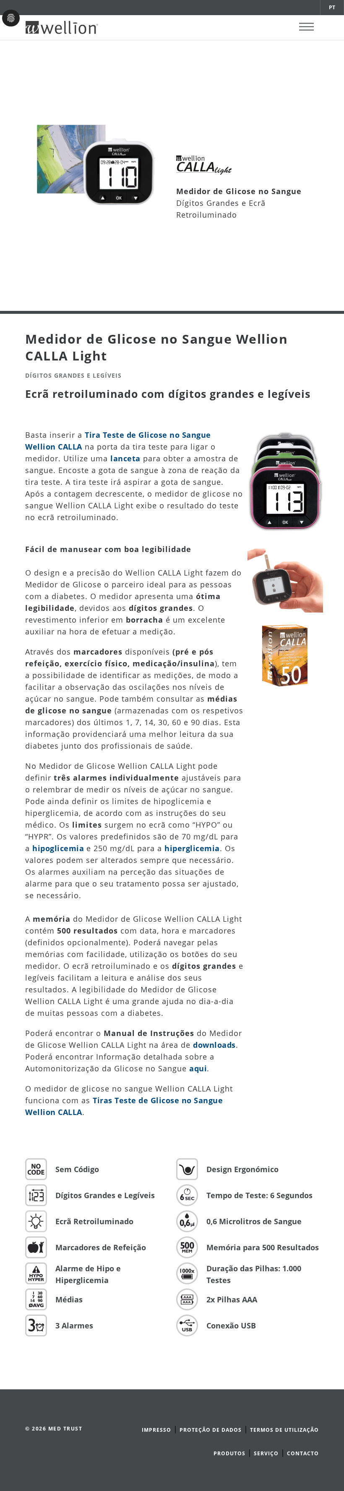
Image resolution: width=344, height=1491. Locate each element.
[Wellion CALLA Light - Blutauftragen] (285, 577)
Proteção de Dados (211, 1429)
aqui (198, 1068)
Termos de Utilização (284, 1429)
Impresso (156, 1429)
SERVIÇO (266, 1453)
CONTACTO (303, 1453)
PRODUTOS (229, 1453)
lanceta (125, 458)
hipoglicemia (58, 848)
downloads (214, 1045)
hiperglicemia (192, 848)
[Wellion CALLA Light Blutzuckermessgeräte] (285, 478)
